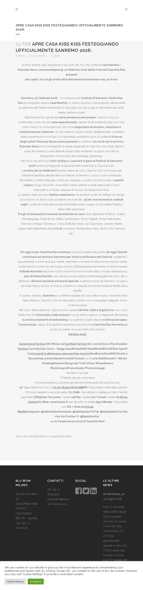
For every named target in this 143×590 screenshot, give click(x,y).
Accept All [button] (36, 581)
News (22, 55)
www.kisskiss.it (58, 401)
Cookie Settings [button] (15, 581)
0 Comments (37, 55)
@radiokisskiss (49, 411)
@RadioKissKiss (89, 416)
